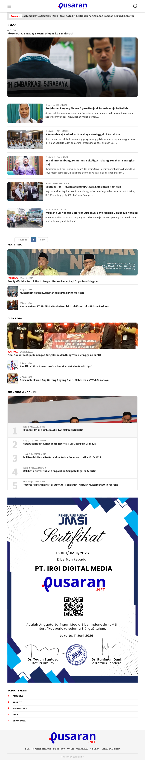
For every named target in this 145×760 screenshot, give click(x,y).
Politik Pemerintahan (38, 748)
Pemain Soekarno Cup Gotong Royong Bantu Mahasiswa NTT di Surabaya (64, 380)
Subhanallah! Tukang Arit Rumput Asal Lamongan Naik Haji (83, 186)
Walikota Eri (20, 708)
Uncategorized (111, 748)
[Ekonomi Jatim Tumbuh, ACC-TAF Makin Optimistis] (72, 409)
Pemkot (17, 702)
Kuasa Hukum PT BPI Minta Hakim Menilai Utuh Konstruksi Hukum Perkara (64, 306)
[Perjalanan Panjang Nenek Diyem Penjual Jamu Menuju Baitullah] (25, 113)
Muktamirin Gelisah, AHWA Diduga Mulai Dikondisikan (52, 292)
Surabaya (18, 696)
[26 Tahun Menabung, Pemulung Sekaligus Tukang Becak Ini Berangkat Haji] (25, 165)
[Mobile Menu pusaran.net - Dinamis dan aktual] (14, 6)
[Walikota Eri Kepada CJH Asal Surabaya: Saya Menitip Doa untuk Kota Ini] (25, 218)
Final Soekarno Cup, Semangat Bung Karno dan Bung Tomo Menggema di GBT (54, 355)
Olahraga (82, 748)
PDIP (15, 714)
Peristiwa (12, 278)
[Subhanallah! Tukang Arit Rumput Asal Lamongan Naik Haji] (25, 191)
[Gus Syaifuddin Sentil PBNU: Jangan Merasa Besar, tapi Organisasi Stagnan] (72, 262)
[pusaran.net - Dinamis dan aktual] (72, 5)
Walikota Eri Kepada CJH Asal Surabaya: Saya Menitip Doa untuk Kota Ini (91, 212)
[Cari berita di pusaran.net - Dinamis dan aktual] (135, 6)
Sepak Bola (19, 720)
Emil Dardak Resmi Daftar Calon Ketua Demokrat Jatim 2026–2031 (62, 457)
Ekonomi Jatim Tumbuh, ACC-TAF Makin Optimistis (53, 430)
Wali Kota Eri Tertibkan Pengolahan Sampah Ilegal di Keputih (79, 16)
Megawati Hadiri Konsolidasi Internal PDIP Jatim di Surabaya (59, 443)
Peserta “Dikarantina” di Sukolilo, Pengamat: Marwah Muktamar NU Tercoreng (70, 484)
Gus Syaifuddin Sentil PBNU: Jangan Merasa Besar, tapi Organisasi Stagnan (52, 281)
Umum (70, 748)
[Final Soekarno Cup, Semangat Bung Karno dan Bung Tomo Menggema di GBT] (72, 336)
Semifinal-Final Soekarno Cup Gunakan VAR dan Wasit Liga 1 (56, 366)
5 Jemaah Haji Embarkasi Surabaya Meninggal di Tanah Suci (83, 134)
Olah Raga (12, 352)
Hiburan (94, 748)
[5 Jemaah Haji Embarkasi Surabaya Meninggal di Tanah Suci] (25, 139)
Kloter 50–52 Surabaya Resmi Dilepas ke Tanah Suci (39, 33)
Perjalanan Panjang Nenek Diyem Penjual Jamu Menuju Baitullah (86, 108)
